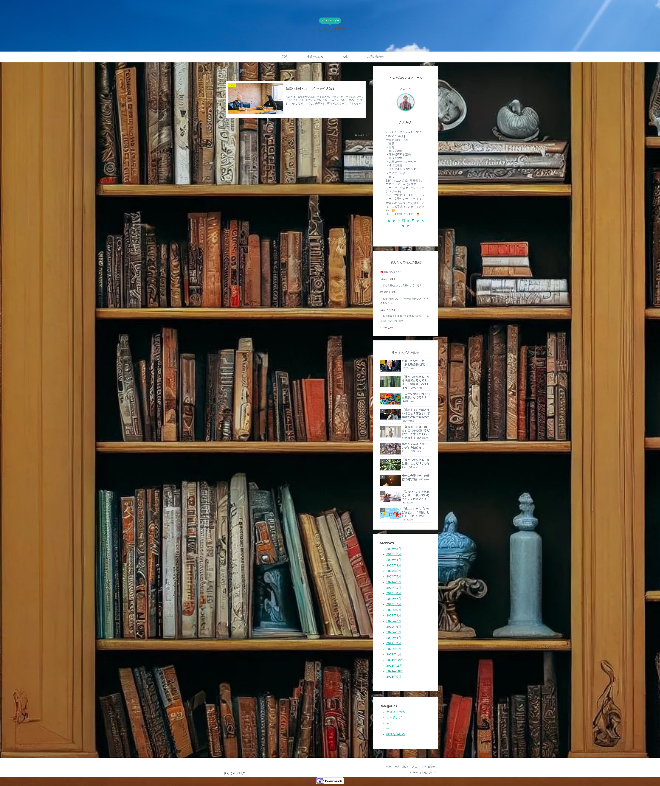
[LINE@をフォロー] (418, 221)
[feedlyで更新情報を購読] (403, 226)
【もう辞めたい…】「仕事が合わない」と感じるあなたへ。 (405, 300)
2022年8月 (393, 615)
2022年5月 (393, 632)
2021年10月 (394, 671)
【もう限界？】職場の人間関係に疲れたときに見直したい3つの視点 (405, 318)
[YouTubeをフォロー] (408, 221)
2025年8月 (393, 549)
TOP (388, 766)
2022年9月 (393, 610)
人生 (389, 723)
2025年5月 (393, 554)
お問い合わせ (427, 766)
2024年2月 (393, 582)
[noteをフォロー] (413, 221)
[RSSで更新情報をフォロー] (408, 226)
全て (389, 728)
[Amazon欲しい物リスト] (422, 221)
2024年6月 (393, 571)
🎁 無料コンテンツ (390, 272)
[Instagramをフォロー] (403, 221)
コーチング (394, 717)
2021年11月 (394, 665)
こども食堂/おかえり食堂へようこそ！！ (402, 285)
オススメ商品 (395, 712)
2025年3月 (393, 565)
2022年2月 (393, 649)
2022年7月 (393, 621)
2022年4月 (393, 637)
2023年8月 (393, 593)
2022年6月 (393, 626)
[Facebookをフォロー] (398, 221)
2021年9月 (393, 676)
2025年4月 (393, 560)
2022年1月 (393, 654)
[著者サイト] (389, 221)
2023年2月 (393, 604)
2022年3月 (393, 643)
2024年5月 (393, 576)
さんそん (405, 122)
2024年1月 (393, 587)
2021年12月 (394, 660)
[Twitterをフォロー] (394, 221)
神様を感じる (395, 734)
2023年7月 (393, 598)
